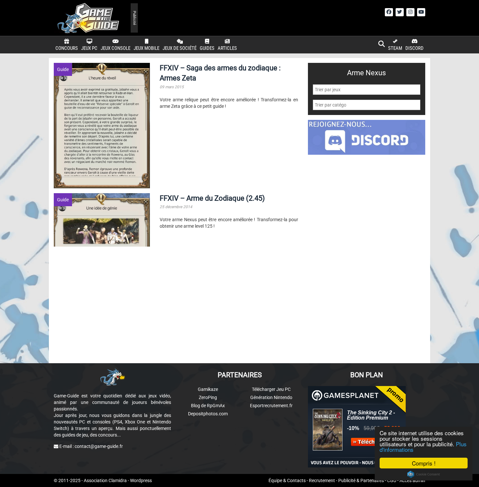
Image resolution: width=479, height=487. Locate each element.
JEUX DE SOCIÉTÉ (179, 48)
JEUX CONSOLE (115, 48)
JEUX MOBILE (146, 48)
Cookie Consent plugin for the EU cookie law (423, 474)
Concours (66, 48)
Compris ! (424, 463)
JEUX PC (89, 48)
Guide (63, 69)
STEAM (395, 48)
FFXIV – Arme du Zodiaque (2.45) (212, 198)
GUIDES (207, 48)
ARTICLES (227, 48)
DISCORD (414, 48)
